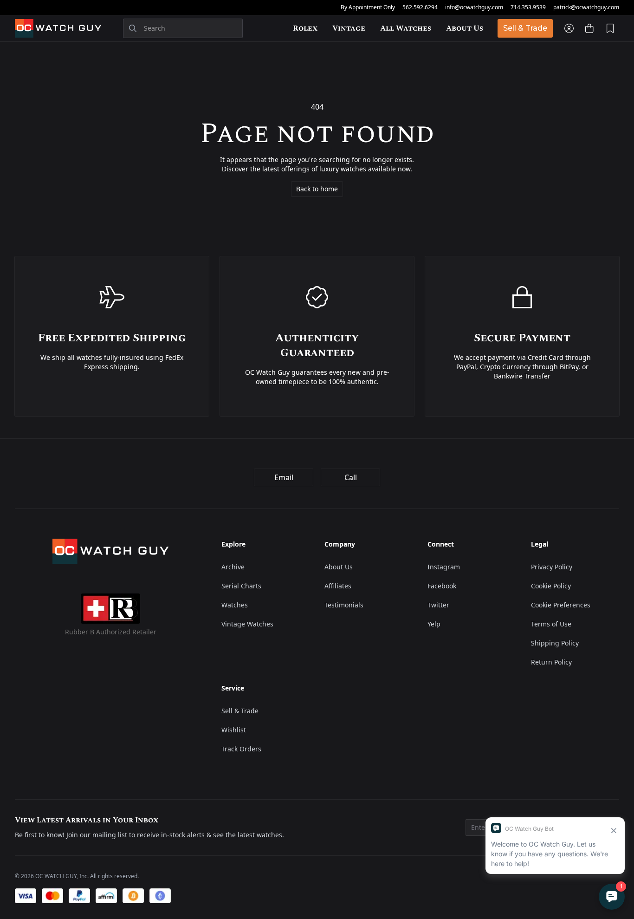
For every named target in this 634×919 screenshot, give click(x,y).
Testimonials (343, 604)
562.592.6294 (420, 7)
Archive (233, 566)
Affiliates (337, 585)
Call (350, 477)
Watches (234, 604)
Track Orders (241, 748)
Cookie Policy (551, 585)
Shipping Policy (555, 643)
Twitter (438, 604)
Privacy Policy (551, 566)
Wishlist (233, 729)
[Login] (569, 28)
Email (283, 477)
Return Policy (551, 662)
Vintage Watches (247, 623)
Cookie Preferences (560, 604)
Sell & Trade (525, 28)
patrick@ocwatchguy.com (586, 7)
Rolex (305, 28)
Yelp (433, 623)
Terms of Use (551, 623)
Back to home (317, 188)
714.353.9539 (528, 7)
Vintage (348, 28)
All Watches (405, 28)
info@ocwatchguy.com (474, 7)
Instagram (443, 566)
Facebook (441, 585)
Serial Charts (241, 585)
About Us (464, 28)
